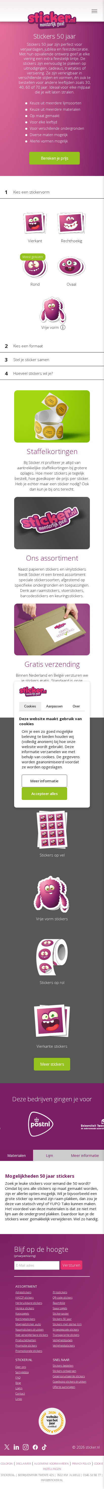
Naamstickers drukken (29, 1329)
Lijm (49, 1155)
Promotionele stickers (28, 1351)
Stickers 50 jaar (62, 1319)
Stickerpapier (61, 1313)
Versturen (71, 1265)
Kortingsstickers (25, 1319)
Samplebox (22, 1372)
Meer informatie (85, 1155)
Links (18, 1399)
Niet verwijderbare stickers (31, 1335)
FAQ (17, 1377)
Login (18, 1388)
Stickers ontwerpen (64, 1371)
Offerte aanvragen (64, 1387)
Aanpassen (54, 706)
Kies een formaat (28, 345)
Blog (18, 1383)
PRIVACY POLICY (81, 1463)
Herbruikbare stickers (28, 1303)
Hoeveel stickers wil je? (33, 373)
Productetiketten (25, 1340)
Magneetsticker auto (28, 1324)
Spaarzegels (60, 1308)
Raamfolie (59, 1303)
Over (76, 706)
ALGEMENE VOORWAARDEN (51, 1463)
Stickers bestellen (63, 1365)
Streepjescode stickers (66, 1329)
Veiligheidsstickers (64, 1345)
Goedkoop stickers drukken (69, 1381)
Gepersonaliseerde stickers (69, 1376)
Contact (20, 1393)
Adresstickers (23, 1292)
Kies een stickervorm (31, 192)
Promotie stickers (26, 1345)
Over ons (20, 1367)
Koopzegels (22, 1313)
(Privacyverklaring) (25, 1256)
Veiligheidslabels (62, 1340)
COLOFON (7, 1463)
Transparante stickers (66, 1335)
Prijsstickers (60, 1292)
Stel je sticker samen (31, 359)
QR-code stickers (62, 1297)
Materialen (16, 1155)
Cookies (30, 706)
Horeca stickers (24, 1308)
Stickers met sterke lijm (67, 1324)
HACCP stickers (24, 1297)
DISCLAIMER (23, 1463)
